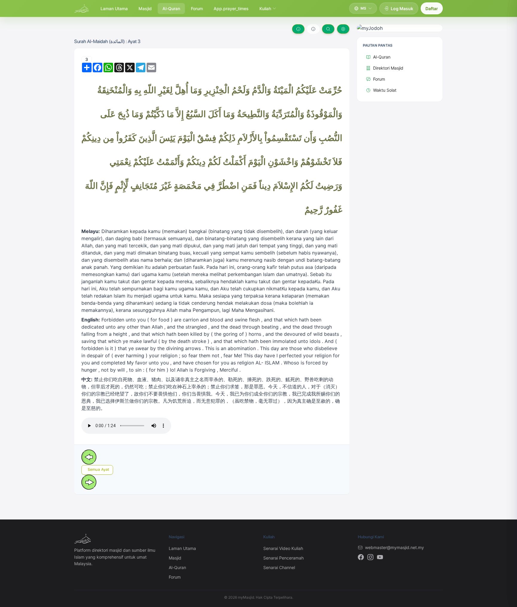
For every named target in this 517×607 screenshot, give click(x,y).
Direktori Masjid (388, 67)
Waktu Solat (384, 90)
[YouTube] (380, 557)
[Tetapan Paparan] (343, 29)
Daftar (431, 8)
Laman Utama (114, 8)
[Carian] (328, 29)
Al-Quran (171, 8)
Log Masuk (402, 8)
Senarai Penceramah (283, 557)
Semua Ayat (98, 469)
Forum (197, 8)
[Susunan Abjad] (313, 29)
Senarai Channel (279, 567)
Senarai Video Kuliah (283, 548)
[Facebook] (361, 557)
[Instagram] (370, 557)
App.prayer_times (231, 8)
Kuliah (265, 8)
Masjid (145, 8)
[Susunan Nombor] (298, 29)
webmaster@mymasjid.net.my (394, 547)
